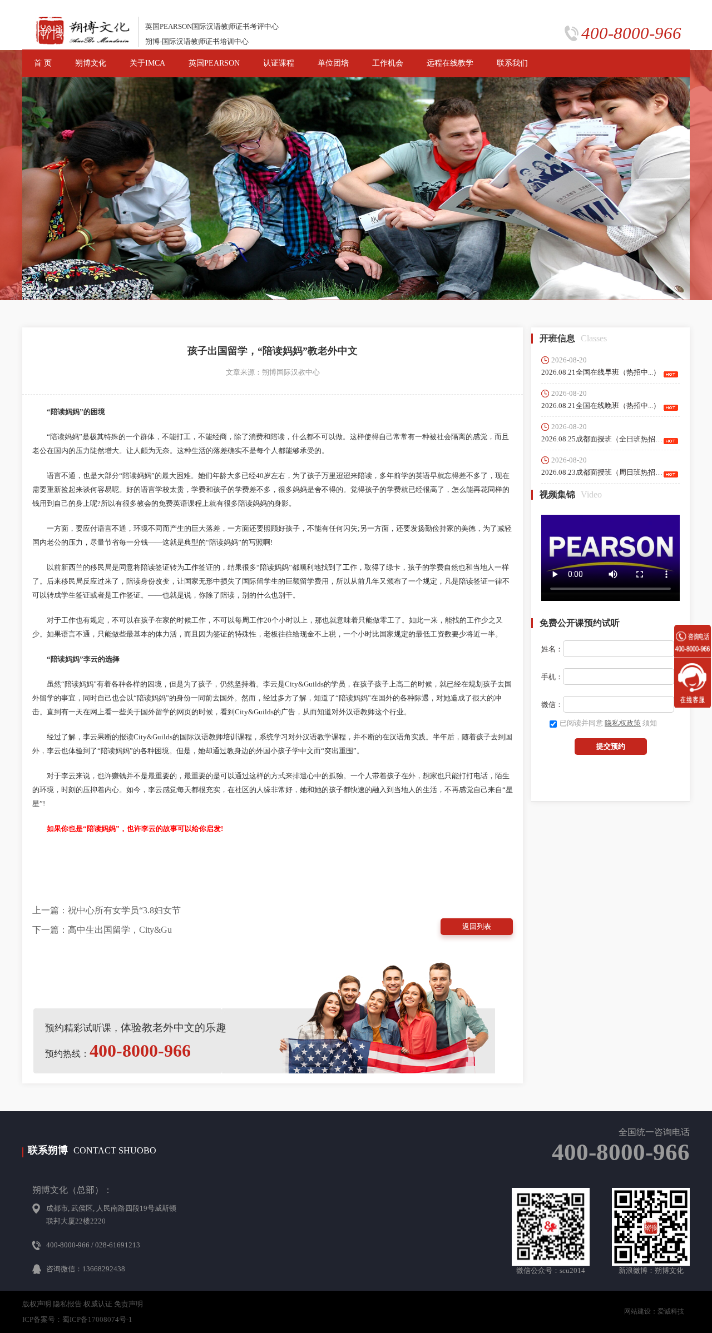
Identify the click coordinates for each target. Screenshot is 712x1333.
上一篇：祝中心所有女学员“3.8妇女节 (106, 910)
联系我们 (512, 63)
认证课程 (278, 63)
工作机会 (387, 63)
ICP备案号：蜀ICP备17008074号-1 (77, 1319)
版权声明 (36, 1304)
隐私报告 (67, 1304)
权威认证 (97, 1304)
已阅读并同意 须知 (608, 723)
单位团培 (333, 63)
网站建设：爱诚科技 (654, 1311)
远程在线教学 (450, 63)
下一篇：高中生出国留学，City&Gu (102, 929)
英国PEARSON (214, 63)
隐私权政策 (623, 723)
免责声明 (128, 1304)
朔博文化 (90, 63)
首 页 (43, 63)
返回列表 (476, 926)
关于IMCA (147, 63)
